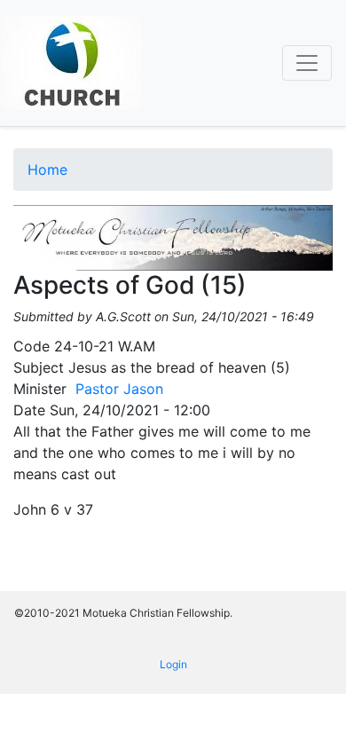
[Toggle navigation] (307, 63)
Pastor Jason (119, 389)
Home (47, 169)
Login (173, 664)
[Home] (71, 63)
